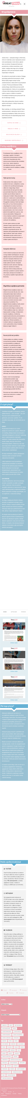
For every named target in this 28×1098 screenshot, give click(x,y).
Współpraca (8, 1093)
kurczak (13, 1050)
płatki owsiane (13, 1062)
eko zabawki (5, 1044)
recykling (22, 1062)
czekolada (16, 1037)
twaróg (12, 1069)
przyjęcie (4, 1062)
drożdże (4, 1040)
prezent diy (5, 1059)
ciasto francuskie (6, 1031)
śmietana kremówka (7, 1078)
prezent (15, 1056)
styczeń (9, 1065)
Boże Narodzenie (6, 1028)
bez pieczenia (18, 1025)
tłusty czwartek (21, 1069)
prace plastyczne (6, 1056)
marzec (10, 1053)
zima (3, 1075)
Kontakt (14, 1093)
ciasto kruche (17, 1031)
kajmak (10, 1047)
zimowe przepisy (11, 1075)
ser (3, 1065)
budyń (14, 1028)
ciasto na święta (6, 1034)
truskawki (4, 1069)
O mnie (9, 1091)
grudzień (13, 1044)
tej (7, 169)
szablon (15, 1065)
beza (11, 1025)
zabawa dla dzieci (17, 1072)
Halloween (20, 1044)
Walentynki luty (6, 1072)
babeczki (4, 1025)
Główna (4, 1091)
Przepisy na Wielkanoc (16, 1059)
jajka (3, 1047)
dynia (10, 1040)
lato (19, 1050)
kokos (22, 1047)
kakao (16, 1047)
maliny (4, 1053)
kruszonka (5, 1050)
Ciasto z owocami (6, 1037)
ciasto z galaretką (17, 1034)
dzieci (16, 1040)
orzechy (17, 1053)
